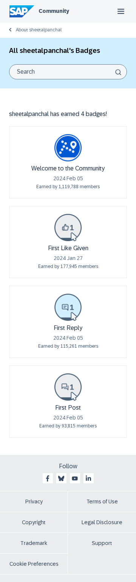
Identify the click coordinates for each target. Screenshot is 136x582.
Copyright (34, 522)
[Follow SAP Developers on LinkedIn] (88, 478)
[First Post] (68, 387)
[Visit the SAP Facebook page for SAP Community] (48, 478)
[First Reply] (68, 307)
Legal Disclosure (102, 522)
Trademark (33, 543)
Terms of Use (102, 501)
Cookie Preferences (34, 564)
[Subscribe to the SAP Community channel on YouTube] (75, 478)
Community (54, 11)
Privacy (34, 501)
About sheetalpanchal (39, 30)
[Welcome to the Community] (68, 147)
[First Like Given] (68, 227)
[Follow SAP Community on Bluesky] (61, 478)
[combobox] (68, 71)
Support (102, 543)
